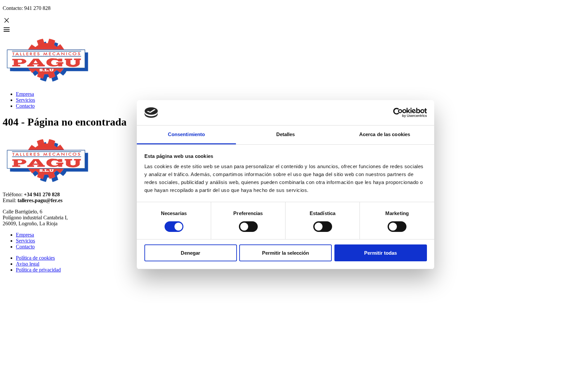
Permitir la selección (285, 253)
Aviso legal (27, 264)
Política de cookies (35, 258)
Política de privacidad (38, 270)
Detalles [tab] (285, 134)
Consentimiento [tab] (186, 134)
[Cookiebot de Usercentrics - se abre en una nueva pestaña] (398, 113)
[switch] (248, 226)
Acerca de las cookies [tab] (384, 134)
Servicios (25, 100)
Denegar (190, 253)
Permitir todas (380, 253)
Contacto (25, 106)
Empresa (25, 94)
